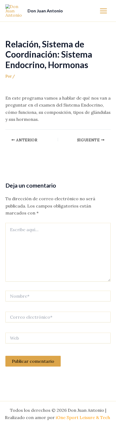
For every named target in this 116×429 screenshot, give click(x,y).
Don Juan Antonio (45, 10)
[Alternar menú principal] (103, 10)
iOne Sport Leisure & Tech (83, 417)
